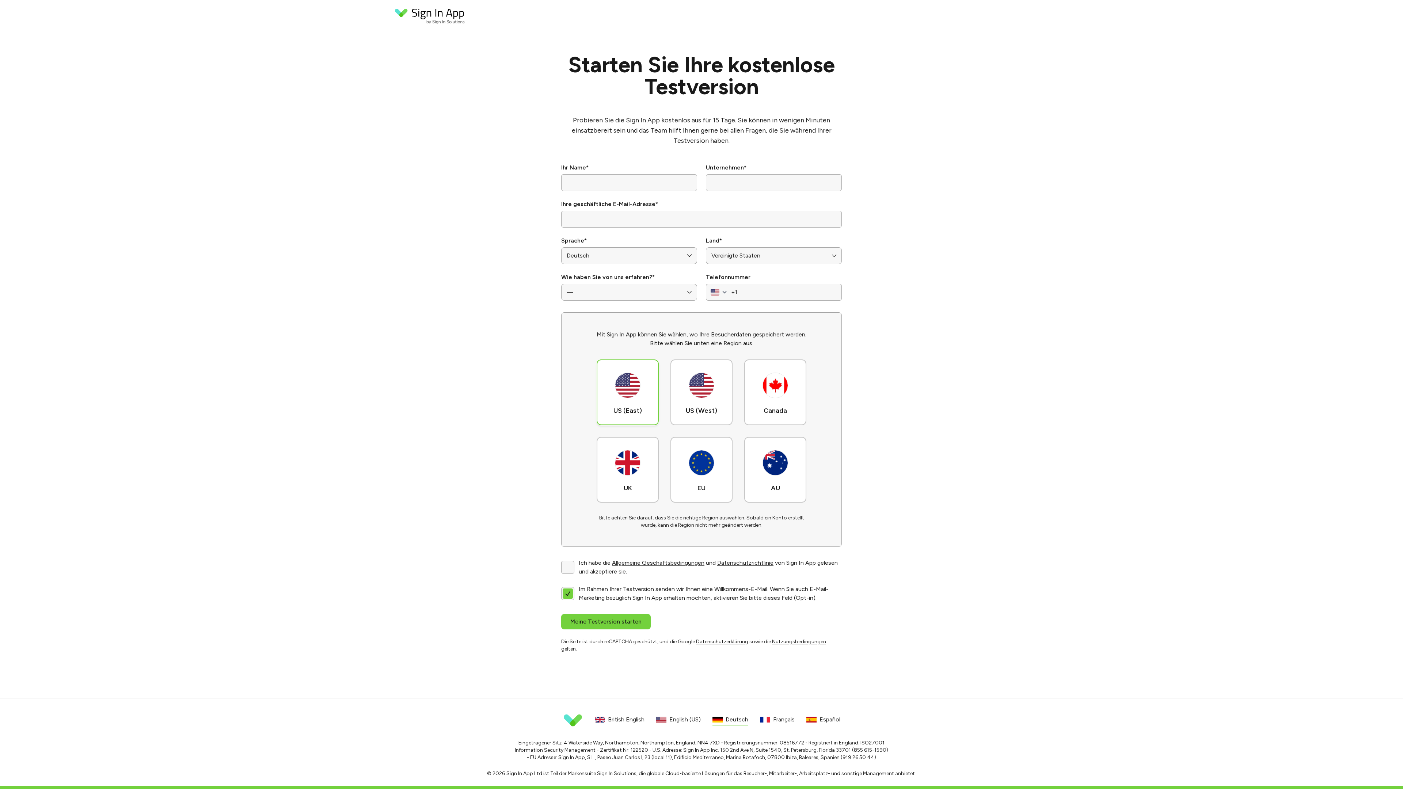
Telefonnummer (728, 277)
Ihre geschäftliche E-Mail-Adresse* (609, 204)
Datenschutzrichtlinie (745, 562)
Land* (714, 240)
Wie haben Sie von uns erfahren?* (608, 277)
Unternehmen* (726, 167)
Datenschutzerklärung (722, 642)
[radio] (628, 392)
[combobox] (718, 292)
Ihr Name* (575, 167)
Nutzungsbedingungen (799, 642)
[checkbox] (567, 567)
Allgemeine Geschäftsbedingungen (658, 562)
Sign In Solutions (616, 773)
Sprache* (574, 240)
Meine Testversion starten (606, 621)
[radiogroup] (701, 429)
